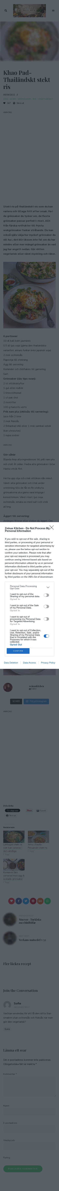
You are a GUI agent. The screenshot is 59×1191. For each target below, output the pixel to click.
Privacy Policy (48, 662)
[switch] (46, 595)
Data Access (29, 662)
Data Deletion (11, 662)
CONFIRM (18, 651)
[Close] (52, 528)
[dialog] (29, 595)
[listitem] (29, 587)
